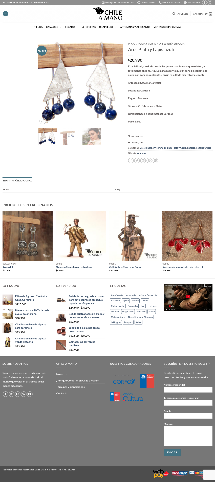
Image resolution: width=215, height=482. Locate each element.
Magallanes (128, 311)
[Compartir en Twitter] (137, 160)
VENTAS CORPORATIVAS (167, 26)
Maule (151, 311)
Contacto (61, 393)
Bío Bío (135, 300)
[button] (5, 14)
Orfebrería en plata (171, 43)
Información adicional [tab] (17, 180)
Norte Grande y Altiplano (140, 317)
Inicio (131, 43)
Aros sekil (8, 267)
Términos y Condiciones (70, 386)
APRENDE (107, 26)
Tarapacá (128, 322)
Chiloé (145, 300)
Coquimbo (133, 306)
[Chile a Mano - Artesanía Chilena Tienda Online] (107, 13)
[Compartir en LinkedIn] (155, 160)
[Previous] (44, 83)
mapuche (141, 311)
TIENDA (38, 26)
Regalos (191, 147)
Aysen (126, 300)
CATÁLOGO (52, 26)
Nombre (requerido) (174, 384)
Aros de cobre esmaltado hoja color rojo (183, 267)
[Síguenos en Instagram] (209, 2)
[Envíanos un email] (17, 394)
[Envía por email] (143, 160)
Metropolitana (118, 317)
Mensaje (168, 424)
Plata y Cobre (147, 43)
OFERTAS (90, 26)
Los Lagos (152, 306)
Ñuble (138, 322)
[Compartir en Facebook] (131, 160)
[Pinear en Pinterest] (149, 160)
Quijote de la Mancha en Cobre (125, 267)
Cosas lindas (146, 147)
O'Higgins (116, 322)
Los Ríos (115, 311)
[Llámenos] (24, 394)
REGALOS (70, 26)
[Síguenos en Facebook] (204, 2)
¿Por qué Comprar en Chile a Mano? (77, 380)
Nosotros (61, 373)
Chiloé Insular (118, 306)
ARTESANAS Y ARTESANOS (135, 26)
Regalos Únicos (203, 147)
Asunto (167, 410)
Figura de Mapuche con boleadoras (74, 267)
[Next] (117, 83)
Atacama (141, 153)
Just (143, 306)
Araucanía (131, 295)
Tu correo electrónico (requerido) (181, 397)
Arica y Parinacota (148, 295)
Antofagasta (117, 295)
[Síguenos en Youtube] (30, 394)
